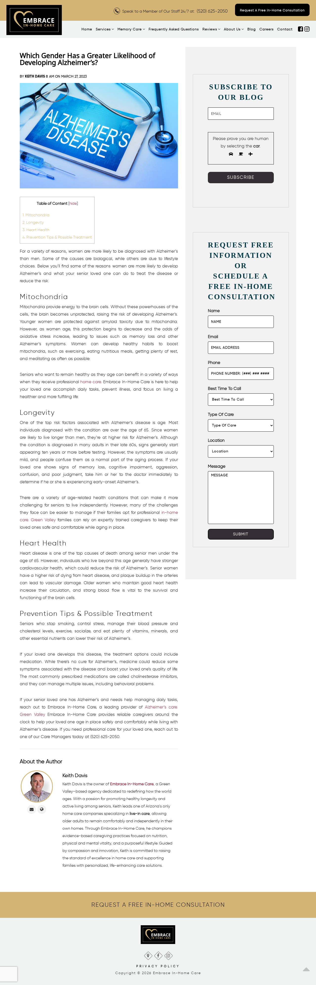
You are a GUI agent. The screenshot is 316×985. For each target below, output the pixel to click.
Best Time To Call (224, 388)
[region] (158, 905)
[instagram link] (307, 29)
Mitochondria (35, 214)
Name (214, 310)
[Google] (148, 954)
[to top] (306, 968)
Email (213, 336)
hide (73, 203)
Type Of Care (221, 414)
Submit (240, 534)
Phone (214, 362)
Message (216, 466)
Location (216, 440)
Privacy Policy (158, 966)
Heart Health (35, 229)
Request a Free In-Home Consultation (272, 10)
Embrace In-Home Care (132, 784)
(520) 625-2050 (212, 11)
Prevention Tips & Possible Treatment (57, 237)
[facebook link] (301, 29)
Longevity (33, 222)
